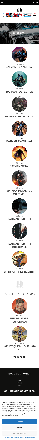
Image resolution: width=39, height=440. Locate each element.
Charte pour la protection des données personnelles (20, 437)
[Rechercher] (37, 2)
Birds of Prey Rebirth (19, 271)
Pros (19, 385)
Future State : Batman (19, 294)
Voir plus (19, 357)
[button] (36, 398)
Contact (19, 380)
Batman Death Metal (19, 116)
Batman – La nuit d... (19, 67)
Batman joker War (19, 141)
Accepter (19, 422)
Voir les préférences (19, 433)
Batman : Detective (19, 91)
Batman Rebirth (19, 218)
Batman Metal (19, 166)
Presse (19, 383)
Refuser (19, 427)
